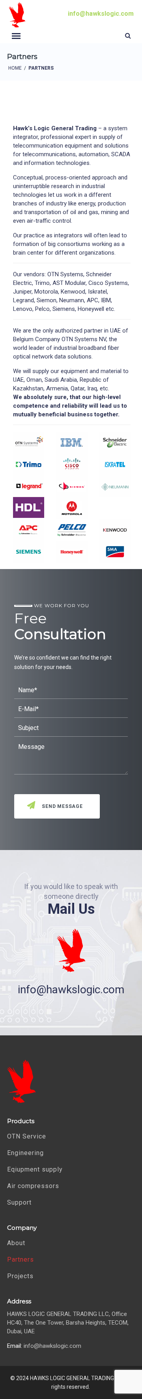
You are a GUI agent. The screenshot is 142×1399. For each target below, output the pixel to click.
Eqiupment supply (35, 1169)
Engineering (25, 1153)
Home (15, 68)
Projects (20, 1276)
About (16, 1243)
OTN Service (26, 1136)
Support (19, 1202)
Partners (20, 1259)
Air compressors (33, 1186)
